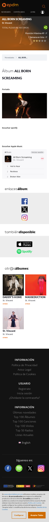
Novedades (9, 57)
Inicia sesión (43, 12)
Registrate (25, 389)
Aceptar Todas (36, 515)
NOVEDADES (6, 12)
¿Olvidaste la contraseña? (24, 398)
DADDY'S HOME (12, 297)
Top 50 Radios (24, 430)
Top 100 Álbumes (24, 417)
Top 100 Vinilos (24, 426)
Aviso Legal (24, 369)
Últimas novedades (24, 412)
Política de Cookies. (35, 503)
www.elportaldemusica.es (13, 494)
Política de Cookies (24, 374)
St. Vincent (8, 300)
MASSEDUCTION (35, 297)
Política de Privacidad (24, 365)
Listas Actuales (24, 435)
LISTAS (32, 12)
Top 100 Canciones (24, 421)
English (26, 442)
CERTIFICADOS (19, 12)
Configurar (19, 515)
